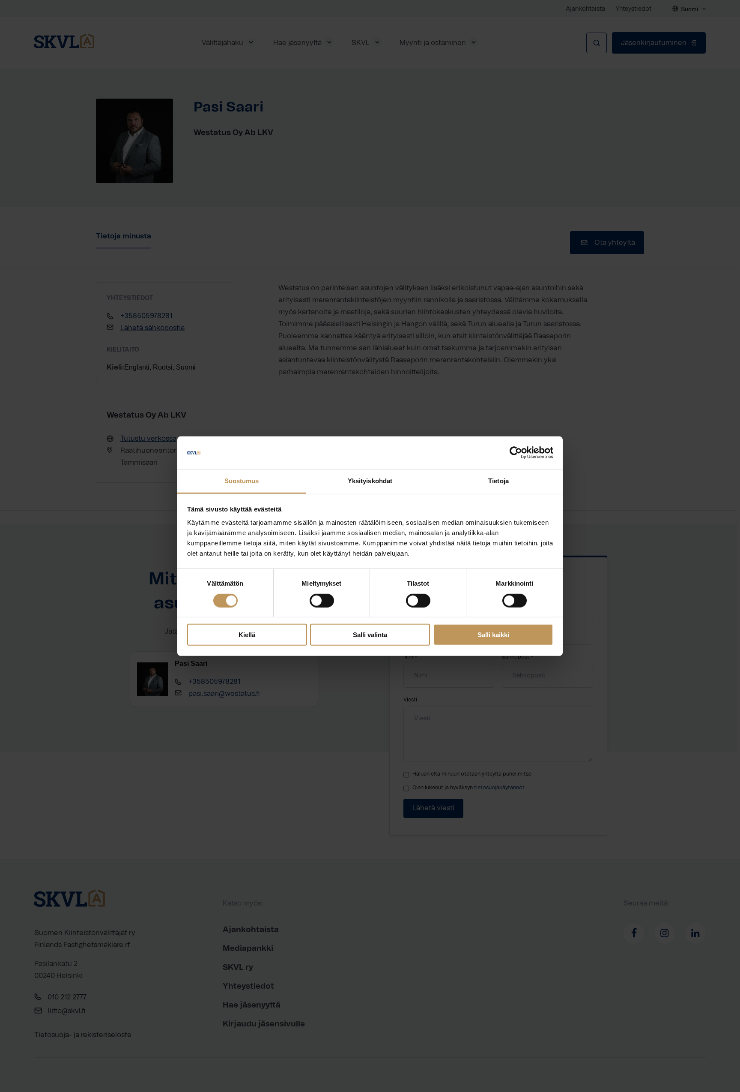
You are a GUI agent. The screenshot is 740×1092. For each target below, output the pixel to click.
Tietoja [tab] (498, 480)
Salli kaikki (493, 634)
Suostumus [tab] (241, 480)
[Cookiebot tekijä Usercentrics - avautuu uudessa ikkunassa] (515, 452)
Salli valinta (370, 634)
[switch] (322, 600)
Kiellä (247, 634)
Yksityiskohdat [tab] (370, 480)
